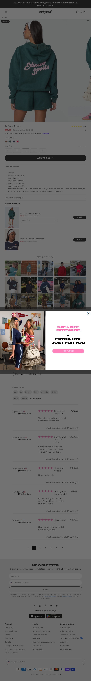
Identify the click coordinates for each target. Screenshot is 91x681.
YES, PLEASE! (68, 351)
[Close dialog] (88, 313)
